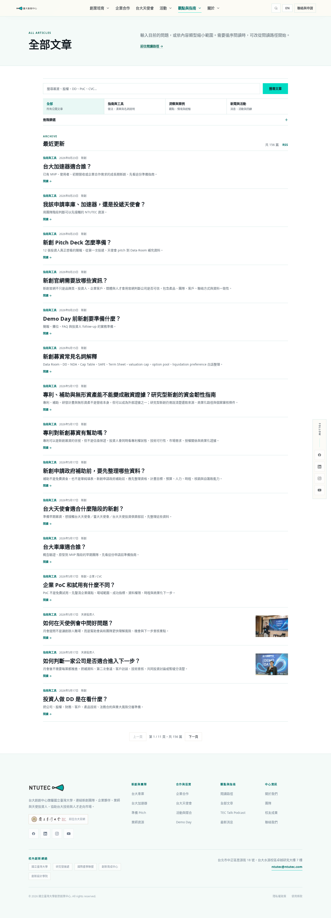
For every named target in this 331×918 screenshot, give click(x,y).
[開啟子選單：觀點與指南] (200, 8)
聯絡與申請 (305, 8)
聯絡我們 (271, 822)
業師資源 (137, 822)
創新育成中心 (110, 867)
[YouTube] (319, 490)
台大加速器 (139, 803)
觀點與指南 (187, 8)
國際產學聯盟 (85, 867)
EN (287, 8)
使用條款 (297, 896)
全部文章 (226, 803)
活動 (163, 8)
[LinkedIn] (319, 467)
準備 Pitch (138, 812)
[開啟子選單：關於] (219, 8)
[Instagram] (319, 478)
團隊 (268, 803)
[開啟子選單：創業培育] (108, 8)
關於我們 (271, 793)
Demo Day (183, 822)
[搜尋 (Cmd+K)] (276, 8)
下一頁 (193, 736)
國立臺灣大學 (40, 867)
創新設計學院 (40, 876)
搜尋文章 (275, 88)
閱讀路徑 (226, 793)
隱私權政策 (279, 896)
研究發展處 (62, 867)
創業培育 (97, 8)
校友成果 (271, 812)
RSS (285, 145)
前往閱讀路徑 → (151, 46)
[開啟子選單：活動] (171, 8)
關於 (211, 8)
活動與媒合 (184, 812)
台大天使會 (145, 8)
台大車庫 (137, 793)
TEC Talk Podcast (232, 812)
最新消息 (226, 822)
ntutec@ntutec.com (287, 867)
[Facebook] (319, 455)
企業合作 (123, 8)
